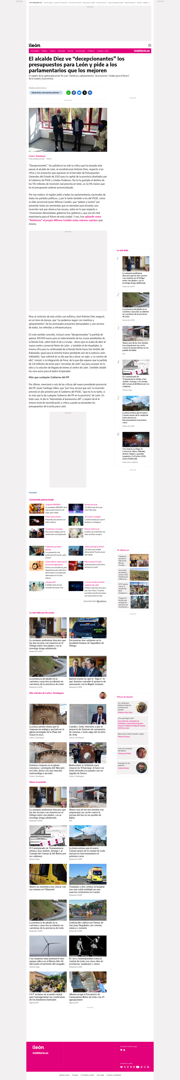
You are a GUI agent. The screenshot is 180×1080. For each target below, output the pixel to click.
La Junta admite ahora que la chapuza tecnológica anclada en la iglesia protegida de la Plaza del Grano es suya (46, 730)
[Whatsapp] (68, 92)
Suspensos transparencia (61, 2)
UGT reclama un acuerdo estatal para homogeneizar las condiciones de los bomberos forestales (47, 997)
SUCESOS (139, 2)
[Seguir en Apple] (124, 1050)
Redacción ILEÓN (35, 651)
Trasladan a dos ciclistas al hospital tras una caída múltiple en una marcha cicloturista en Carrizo (87, 889)
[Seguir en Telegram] (131, 1067)
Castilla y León (103, 51)
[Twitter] (84, 92)
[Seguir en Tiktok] (142, 1067)
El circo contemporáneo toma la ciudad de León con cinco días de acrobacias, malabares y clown (86, 961)
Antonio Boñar (123, 768)
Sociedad (61, 51)
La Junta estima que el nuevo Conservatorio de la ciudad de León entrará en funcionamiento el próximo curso (87, 852)
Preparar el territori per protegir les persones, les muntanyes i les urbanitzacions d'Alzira (124, 602)
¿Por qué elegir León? (126, 718)
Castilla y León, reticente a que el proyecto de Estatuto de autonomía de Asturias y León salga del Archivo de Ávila (87, 730)
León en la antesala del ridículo (125, 749)
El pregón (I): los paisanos (124, 764)
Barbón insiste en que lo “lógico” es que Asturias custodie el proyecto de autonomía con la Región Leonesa (87, 681)
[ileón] (46, 1047)
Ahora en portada (37, 782)
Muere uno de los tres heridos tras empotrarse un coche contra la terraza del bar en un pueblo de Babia (86, 813)
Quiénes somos (64, 1075)
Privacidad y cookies (87, 1075)
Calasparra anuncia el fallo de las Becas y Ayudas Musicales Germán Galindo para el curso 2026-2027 (123, 560)
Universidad (80, 51)
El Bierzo (91, 51)
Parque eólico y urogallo (88, 2)
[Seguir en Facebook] (128, 1067)
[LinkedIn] (90, 92)
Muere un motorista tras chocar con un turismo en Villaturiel (47, 888)
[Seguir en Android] (121, 1050)
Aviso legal (100, 1075)
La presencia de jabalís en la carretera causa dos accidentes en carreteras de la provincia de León (46, 681)
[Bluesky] (79, 92)
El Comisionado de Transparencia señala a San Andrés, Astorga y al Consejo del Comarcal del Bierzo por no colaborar (47, 852)
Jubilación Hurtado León (149, 2)
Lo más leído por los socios (41, 612)
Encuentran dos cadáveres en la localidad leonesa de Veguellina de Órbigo (86, 643)
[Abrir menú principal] (149, 45)
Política (44, 51)
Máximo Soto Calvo (125, 712)
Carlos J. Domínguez (37, 156)
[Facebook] (74, 92)
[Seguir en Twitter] (125, 1067)
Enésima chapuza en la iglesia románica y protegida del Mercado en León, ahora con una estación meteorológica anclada (46, 769)
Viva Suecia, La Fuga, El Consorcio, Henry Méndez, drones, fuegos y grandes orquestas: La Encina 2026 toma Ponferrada (134, 454)
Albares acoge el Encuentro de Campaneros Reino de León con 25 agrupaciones (86, 997)
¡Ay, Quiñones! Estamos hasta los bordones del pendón (124, 706)
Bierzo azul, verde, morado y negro (131, 734)
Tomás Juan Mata (124, 753)
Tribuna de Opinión (125, 697)
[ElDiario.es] (142, 51)
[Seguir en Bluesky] (121, 1067)
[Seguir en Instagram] (134, 1067)
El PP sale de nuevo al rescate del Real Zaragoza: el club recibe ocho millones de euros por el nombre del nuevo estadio (123, 588)
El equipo (75, 1075)
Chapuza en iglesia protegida (115, 2)
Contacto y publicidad (114, 1075)
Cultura (52, 51)
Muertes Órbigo (48, 2)
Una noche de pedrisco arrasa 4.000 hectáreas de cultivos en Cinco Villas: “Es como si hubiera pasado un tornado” (123, 574)
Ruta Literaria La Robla (75, 2)
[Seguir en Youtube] (137, 1067)
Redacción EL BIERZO (130, 462)
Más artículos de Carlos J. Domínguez (46, 693)
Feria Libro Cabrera (101, 2)
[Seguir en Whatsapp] (145, 1067)
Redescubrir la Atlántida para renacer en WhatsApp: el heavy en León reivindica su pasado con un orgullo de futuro (86, 769)
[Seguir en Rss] (148, 1067)
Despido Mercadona (130, 2)
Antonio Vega (34, 859)
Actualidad (35, 51)
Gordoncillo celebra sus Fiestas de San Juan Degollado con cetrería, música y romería (86, 925)
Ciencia (70, 51)
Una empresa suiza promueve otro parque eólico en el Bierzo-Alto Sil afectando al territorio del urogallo (46, 961)
